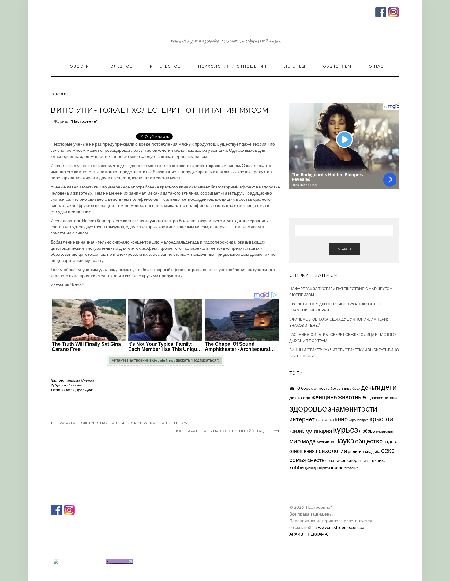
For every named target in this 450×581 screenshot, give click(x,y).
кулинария (85, 390)
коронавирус (359, 420)
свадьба (372, 451)
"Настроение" (84, 121)
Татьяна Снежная (80, 380)
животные (352, 396)
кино (341, 419)
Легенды (295, 66)
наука (344, 440)
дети (388, 386)
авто (294, 388)
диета (295, 397)
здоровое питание (383, 398)
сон (343, 460)
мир (295, 441)
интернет (302, 419)
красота (381, 419)
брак (356, 388)
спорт (353, 460)
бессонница (341, 388)
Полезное (120, 66)
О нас (376, 66)
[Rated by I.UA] (77, 560)
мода (309, 441)
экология (351, 468)
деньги (370, 387)
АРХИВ (296, 534)
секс (388, 450)
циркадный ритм (317, 468)
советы (332, 460)
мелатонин (384, 431)
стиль (364, 461)
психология (331, 450)
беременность (315, 388)
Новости (77, 66)
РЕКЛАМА (318, 534)
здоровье (68, 390)
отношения (302, 451)
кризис (296, 431)
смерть (315, 460)
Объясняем (337, 66)
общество (369, 441)
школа (337, 467)
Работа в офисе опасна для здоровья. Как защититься (123, 423)
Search (344, 249)
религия (356, 451)
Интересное (165, 66)
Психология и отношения (232, 66)
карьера (325, 419)
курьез (345, 429)
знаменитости (352, 408)
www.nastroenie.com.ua (341, 527)
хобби (296, 467)
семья (297, 459)
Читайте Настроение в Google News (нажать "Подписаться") (165, 360)
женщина (324, 396)
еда (306, 397)
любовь (367, 431)
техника (378, 460)
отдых (390, 441)
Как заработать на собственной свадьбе (223, 431)
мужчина (325, 441)
